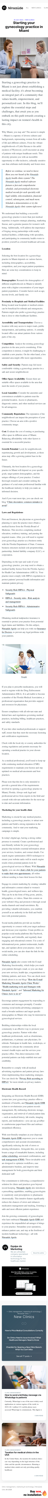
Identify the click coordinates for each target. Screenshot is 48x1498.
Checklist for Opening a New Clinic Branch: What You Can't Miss (24, 1348)
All (27, 8)
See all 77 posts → (24, 1356)
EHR (37, 1219)
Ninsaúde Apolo (9, 628)
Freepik (24, 677)
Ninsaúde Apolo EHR (35, 1102)
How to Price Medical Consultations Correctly (24, 1330)
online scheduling (10, 1155)
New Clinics (29, 20)
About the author (38, 1253)
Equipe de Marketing (16, 1247)
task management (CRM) (13, 1159)
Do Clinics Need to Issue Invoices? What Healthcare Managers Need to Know (24, 1338)
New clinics (36, 8)
